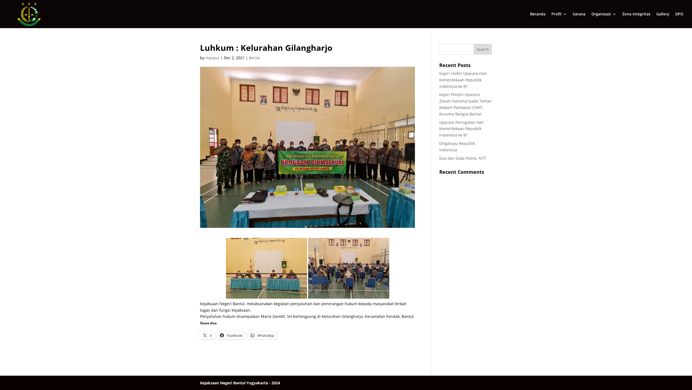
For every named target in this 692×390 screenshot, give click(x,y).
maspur (212, 57)
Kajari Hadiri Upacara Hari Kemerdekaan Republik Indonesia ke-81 (463, 80)
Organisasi (601, 14)
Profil (556, 14)
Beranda (537, 14)
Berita (254, 57)
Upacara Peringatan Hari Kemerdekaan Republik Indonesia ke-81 (461, 129)
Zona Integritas (636, 14)
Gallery (662, 14)
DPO (679, 14)
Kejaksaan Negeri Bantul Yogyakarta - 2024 (240, 382)
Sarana (579, 14)
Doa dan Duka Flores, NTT (462, 158)
